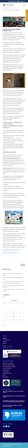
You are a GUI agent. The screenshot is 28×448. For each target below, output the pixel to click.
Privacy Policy (6, 370)
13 (13, 313)
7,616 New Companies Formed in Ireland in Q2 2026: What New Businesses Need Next (14, 401)
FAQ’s (4, 375)
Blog (18, 10)
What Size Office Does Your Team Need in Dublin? (13, 392)
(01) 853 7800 (12, 1)
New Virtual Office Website (9, 364)
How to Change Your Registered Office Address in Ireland (12, 406)
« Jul (4, 325)
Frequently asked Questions (9, 366)
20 (13, 316)
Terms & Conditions (7, 368)
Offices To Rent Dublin (8, 363)
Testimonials (5, 376)
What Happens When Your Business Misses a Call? (14, 396)
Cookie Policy (6, 371)
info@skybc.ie (9, 347)
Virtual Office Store (7, 373)
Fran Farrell (7, 10)
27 (13, 320)
